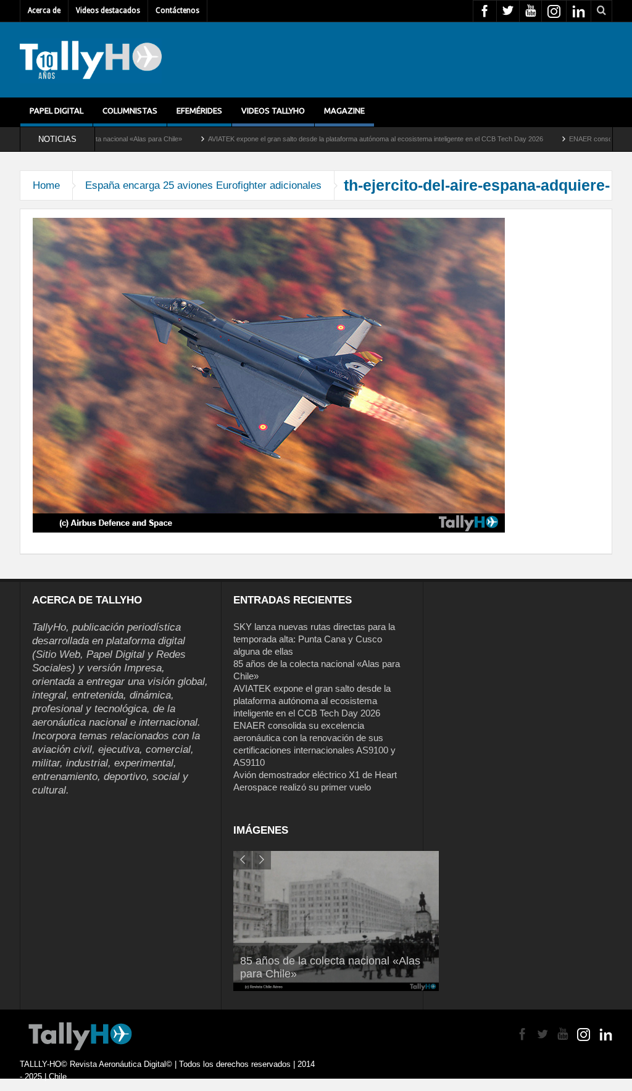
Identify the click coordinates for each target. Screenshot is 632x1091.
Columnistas (129, 110)
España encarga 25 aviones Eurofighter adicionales (203, 185)
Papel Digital (56, 110)
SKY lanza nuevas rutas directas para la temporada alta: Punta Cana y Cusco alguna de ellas (314, 639)
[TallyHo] (91, 60)
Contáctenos (177, 10)
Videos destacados (108, 10)
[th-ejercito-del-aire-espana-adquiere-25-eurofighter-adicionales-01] (269, 375)
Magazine (344, 110)
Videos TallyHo (273, 110)
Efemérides (199, 110)
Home (46, 185)
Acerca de (44, 10)
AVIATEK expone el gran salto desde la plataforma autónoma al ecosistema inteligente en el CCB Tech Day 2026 (333, 139)
